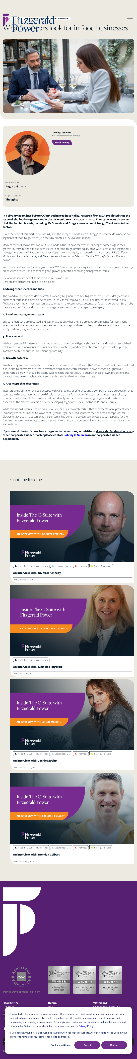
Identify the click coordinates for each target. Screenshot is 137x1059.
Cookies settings (60, 1045)
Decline (114, 1045)
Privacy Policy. (86, 1026)
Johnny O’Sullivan (76, 435)
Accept (87, 1045)
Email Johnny (62, 142)
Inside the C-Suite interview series (33, 565)
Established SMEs (63, 565)
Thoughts (11, 199)
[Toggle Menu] (130, 17)
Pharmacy (82, 565)
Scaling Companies (102, 565)
